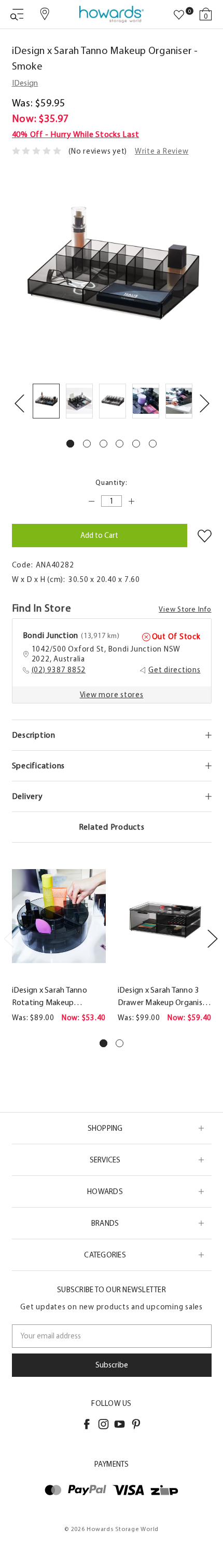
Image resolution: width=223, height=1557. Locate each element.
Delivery (27, 796)
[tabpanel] (46, 403)
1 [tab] (70, 444)
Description (33, 735)
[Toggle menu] (17, 14)
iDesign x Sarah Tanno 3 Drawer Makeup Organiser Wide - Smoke (164, 997)
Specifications (38, 765)
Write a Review (162, 151)
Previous (19, 403)
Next (204, 403)
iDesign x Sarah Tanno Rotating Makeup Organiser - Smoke (49, 997)
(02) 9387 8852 (59, 669)
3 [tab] (103, 444)
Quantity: (111, 482)
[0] (179, 15)
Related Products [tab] (112, 827)
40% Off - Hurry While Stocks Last (76, 134)
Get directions (174, 669)
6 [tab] (153, 444)
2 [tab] (87, 444)
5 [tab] (136, 444)
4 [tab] (119, 444)
